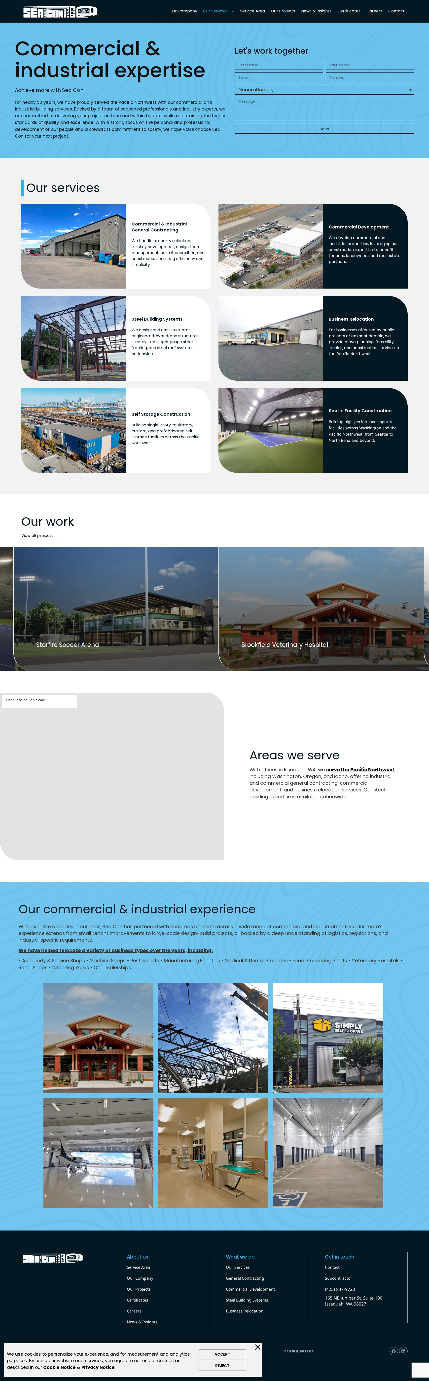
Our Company (183, 11)
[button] (258, 1347)
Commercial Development (250, 1289)
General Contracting (245, 1278)
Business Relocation (244, 1311)
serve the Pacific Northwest (360, 769)
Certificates (348, 11)
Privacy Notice (98, 1367)
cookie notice (299, 1351)
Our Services (215, 11)
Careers (374, 11)
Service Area (252, 11)
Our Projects (283, 11)
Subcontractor (338, 1278)
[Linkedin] (403, 1351)
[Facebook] (394, 1351)
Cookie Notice (59, 1367)
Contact (396, 11)
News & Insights (316, 11)
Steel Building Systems (247, 1300)
